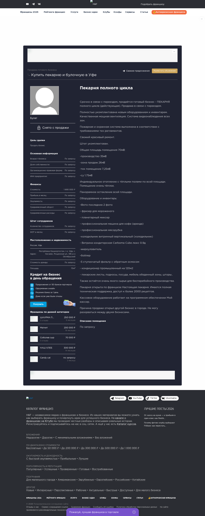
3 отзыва (44, 320)
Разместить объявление (165, 71)
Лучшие (83, 459)
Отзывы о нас (32, 507)
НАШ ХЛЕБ (46, 348)
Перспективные (63, 490)
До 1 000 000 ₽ (130, 448)
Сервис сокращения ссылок (55, 507)
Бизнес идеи (91, 12)
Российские (122, 480)
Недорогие (32, 438)
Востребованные (102, 469)
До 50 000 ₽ (51, 448)
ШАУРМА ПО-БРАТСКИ (53, 317)
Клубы (106, 12)
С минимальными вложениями (73, 438)
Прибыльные (68, 459)
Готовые (84, 469)
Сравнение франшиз (80, 507)
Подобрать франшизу (152, 4)
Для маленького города (40, 480)
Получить (38, 304)
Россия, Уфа (36, 245)
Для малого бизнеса (148, 490)
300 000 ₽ (69, 348)
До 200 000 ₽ (70, 448)
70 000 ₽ (70, 338)
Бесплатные (33, 448)
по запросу (69, 358)
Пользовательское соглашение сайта (50, 504)
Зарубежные (86, 480)
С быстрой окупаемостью (41, 459)
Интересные (44, 490)
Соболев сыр (47, 338)
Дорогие (47, 438)
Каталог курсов (126, 424)
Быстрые (111, 490)
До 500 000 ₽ (109, 448)
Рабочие (81, 490)
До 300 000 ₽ (89, 448)
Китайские (138, 480)
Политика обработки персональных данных (136, 507)
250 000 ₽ (69, 317)
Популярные (34, 469)
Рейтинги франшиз (54, 12)
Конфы (118, 12)
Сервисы (130, 12)
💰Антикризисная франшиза (169, 12)
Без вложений (103, 438)
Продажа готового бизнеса (42, 70)
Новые (30, 490)
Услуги (73, 498)
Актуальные (96, 490)
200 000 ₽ (69, 328)
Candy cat (45, 358)
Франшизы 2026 (29, 12)
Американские (67, 480)
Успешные (50, 469)
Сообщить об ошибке (103, 507)
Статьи (144, 12)
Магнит (44, 328)
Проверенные (68, 469)
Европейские (104, 480)
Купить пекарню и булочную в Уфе (63, 75)
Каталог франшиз (39, 408)
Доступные (126, 490)
